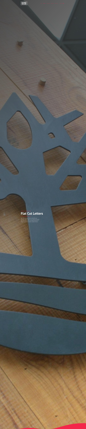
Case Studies (48, 3)
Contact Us (56, 3)
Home (41, 3)
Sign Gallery (52, 3)
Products (44, 3)
